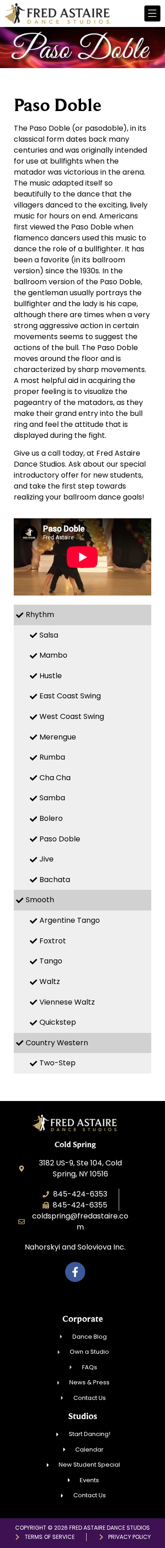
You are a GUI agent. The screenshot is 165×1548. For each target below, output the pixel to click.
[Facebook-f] (75, 1272)
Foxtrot (52, 941)
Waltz (49, 981)
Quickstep (57, 1022)
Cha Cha (55, 777)
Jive (46, 859)
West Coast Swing (71, 716)
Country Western (57, 1042)
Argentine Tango (69, 920)
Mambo (53, 655)
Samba (52, 798)
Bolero (51, 818)
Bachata (54, 879)
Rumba (52, 757)
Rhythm (40, 614)
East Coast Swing (70, 696)
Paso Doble (59, 839)
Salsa (48, 635)
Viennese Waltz (67, 1002)
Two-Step (57, 1063)
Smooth (40, 899)
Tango (50, 961)
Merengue (57, 737)
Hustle (50, 675)
